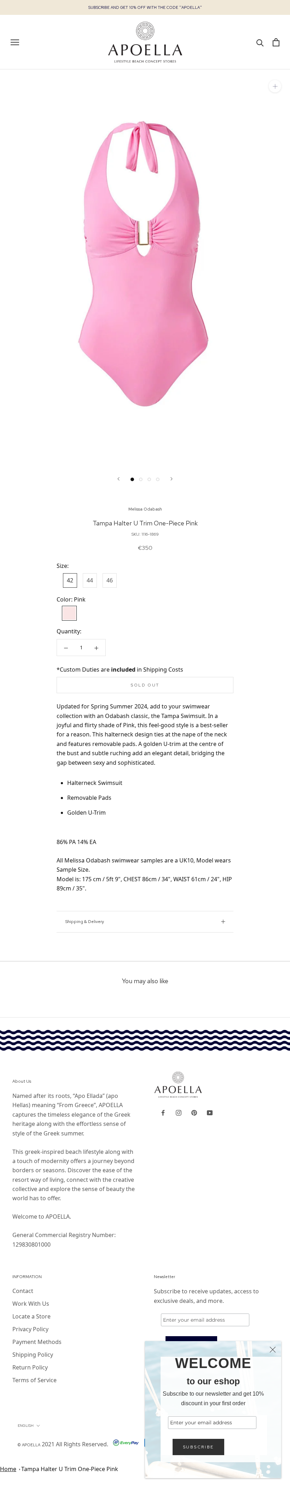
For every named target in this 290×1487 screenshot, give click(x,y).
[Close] (272, 1349)
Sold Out (144, 685)
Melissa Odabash (145, 509)
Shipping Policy (32, 1354)
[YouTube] (210, 1112)
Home (8, 1469)
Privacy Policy (30, 1329)
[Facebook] (163, 1112)
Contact (22, 1291)
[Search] (260, 42)
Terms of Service (34, 1380)
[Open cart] (276, 42)
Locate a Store (31, 1316)
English (26, 1425)
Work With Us (30, 1303)
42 (70, 580)
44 (90, 580)
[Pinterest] (194, 1112)
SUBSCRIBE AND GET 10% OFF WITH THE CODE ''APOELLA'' (145, 7)
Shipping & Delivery (84, 921)
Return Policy (30, 1367)
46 (109, 580)
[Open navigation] (15, 42)
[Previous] (118, 478)
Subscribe (198, 1447)
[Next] (171, 478)
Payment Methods (37, 1342)
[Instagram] (178, 1112)
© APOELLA (29, 1444)
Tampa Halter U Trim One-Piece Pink (69, 1469)
